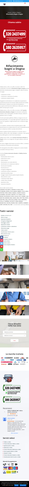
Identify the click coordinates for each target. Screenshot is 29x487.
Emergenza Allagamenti (6, 221)
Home (9, 12)
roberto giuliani (11, 418)
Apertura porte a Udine (9, 445)
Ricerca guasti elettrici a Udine (11, 451)
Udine (14, 12)
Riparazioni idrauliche (6, 219)
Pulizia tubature (4, 237)
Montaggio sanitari (5, 222)
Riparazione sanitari (5, 224)
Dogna (18, 12)
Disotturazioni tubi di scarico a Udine (12, 457)
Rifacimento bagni (5, 228)
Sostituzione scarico (5, 243)
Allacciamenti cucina (5, 233)
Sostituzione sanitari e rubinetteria (9, 226)
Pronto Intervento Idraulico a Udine (12, 455)
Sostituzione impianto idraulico (8, 244)
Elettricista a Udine (8, 447)
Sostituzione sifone (5, 241)
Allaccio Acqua (4, 217)
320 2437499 (9, 1)
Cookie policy (23, 485)
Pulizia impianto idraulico (6, 239)
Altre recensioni (14, 433)
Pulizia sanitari (4, 230)
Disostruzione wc (5, 235)
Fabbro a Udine (7, 442)
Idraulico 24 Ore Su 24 (6, 215)
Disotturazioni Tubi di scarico (7, 232)
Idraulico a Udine (7, 453)
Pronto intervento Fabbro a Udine (11, 443)
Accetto (16, 485)
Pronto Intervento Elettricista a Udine (12, 449)
